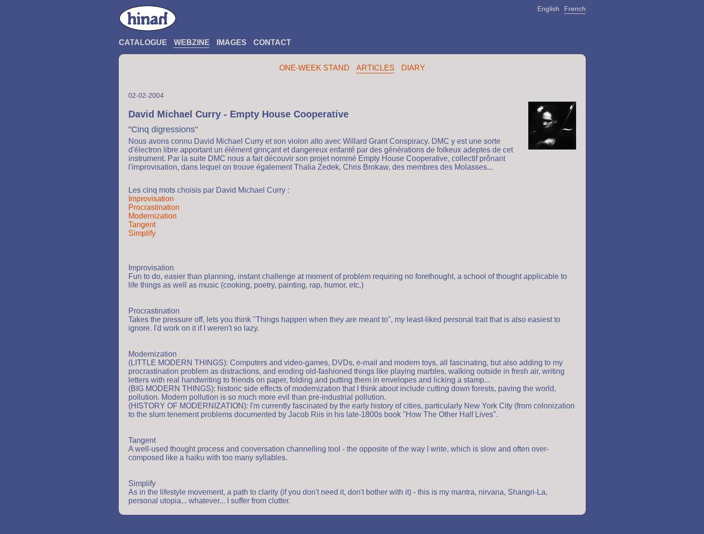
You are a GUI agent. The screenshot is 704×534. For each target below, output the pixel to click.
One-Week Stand (314, 68)
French (575, 8)
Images (231, 42)
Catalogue (143, 42)
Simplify (142, 233)
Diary (413, 68)
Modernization (152, 216)
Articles (375, 68)
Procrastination (154, 207)
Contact (272, 42)
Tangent (142, 225)
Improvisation (151, 199)
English (548, 8)
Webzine (192, 42)
